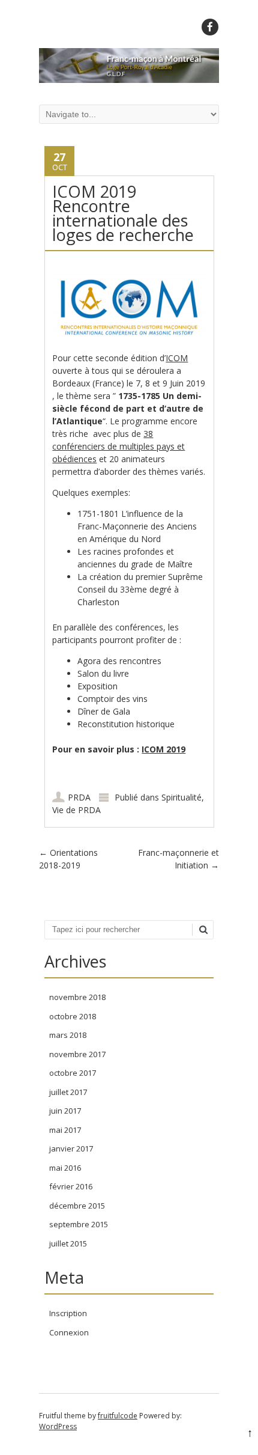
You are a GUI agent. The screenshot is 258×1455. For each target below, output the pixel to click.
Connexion (69, 1332)
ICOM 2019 (163, 749)
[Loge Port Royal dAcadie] (129, 79)
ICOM (177, 358)
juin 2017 (65, 1110)
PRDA (79, 797)
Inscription (68, 1313)
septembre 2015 (78, 1224)
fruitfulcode (117, 1416)
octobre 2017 (72, 1072)
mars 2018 (67, 1034)
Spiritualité (181, 797)
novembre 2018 (77, 997)
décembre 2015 (77, 1205)
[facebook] (210, 27)
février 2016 (70, 1186)
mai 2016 (65, 1167)
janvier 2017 (71, 1148)
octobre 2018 (72, 1016)
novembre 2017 (77, 1054)
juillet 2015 (68, 1243)
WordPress (58, 1426)
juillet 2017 (68, 1092)
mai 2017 (65, 1129)
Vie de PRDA (76, 810)
